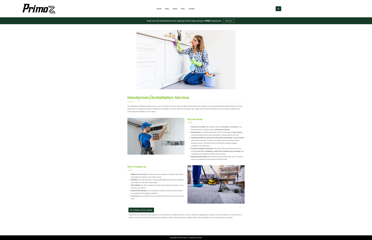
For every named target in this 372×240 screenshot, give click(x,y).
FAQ (183, 9)
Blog (167, 9)
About (175, 9)
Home (159, 9)
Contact (191, 9)
